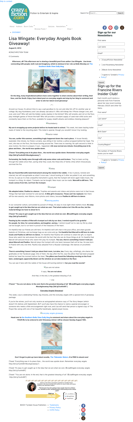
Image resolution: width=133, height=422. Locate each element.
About (12, 26)
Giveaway (16, 32)
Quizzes (51, 26)
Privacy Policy (55, 407)
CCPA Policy (54, 410)
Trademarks (54, 405)
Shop (69, 29)
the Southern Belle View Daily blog (36, 317)
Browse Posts (40, 29)
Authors (19, 26)
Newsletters (60, 26)
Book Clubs (28, 26)
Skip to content (6, 1)
